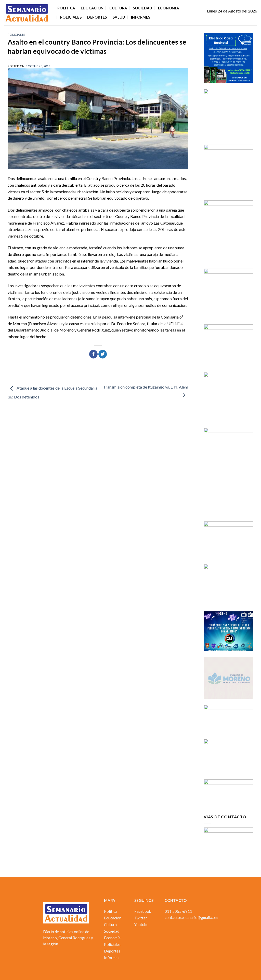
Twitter (140, 918)
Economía (168, 8)
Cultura (118, 8)
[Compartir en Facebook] (93, 354)
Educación (92, 8)
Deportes (97, 17)
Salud (119, 17)
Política (66, 8)
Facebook (142, 911)
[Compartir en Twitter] (102, 354)
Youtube (141, 924)
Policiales (71, 17)
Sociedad (142, 8)
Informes (140, 17)
